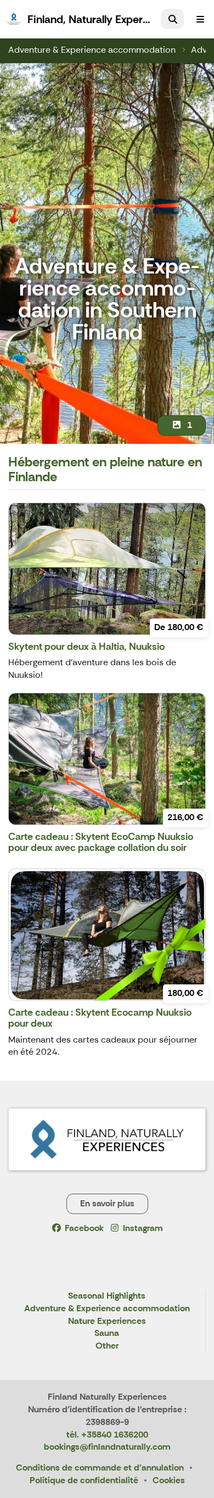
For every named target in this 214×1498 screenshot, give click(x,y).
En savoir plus (107, 1203)
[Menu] (200, 19)
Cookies (169, 1480)
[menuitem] (172, 19)
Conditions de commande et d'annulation (100, 1467)
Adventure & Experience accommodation (92, 49)
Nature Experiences (107, 1321)
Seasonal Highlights (106, 1296)
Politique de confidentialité (84, 1480)
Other (107, 1346)
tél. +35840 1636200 (107, 1434)
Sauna (106, 1333)
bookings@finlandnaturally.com (107, 1446)
